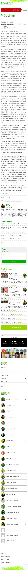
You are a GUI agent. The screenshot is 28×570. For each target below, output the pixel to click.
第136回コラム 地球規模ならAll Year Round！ (10, 238)
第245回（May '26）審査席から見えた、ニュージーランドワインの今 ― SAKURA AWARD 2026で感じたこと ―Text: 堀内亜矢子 (15, 290)
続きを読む (13, 285)
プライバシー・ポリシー (6, 559)
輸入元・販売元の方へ (5, 556)
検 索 (15, 262)
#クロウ (12, 200)
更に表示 (3, 242)
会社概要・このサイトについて (7, 562)
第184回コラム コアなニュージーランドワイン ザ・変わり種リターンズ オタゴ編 (14, 228)
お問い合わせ (3, 553)
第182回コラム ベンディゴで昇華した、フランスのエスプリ (13, 232)
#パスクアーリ (19, 200)
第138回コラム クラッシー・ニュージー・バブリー (11, 235)
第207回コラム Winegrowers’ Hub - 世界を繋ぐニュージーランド (14, 223)
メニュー (25, 1)
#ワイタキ (8, 200)
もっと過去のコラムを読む (15, 327)
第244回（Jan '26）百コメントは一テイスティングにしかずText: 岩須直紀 (15, 302)
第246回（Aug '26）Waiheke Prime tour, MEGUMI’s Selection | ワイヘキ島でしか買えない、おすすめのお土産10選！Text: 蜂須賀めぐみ (15, 276)
